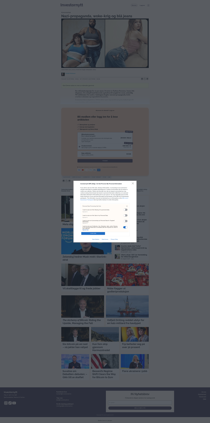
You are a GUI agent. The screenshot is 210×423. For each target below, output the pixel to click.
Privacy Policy (114, 239)
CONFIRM (93, 233)
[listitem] (105, 206)
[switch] (125, 210)
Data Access (105, 239)
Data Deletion (95, 239)
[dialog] (105, 211)
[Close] (133, 183)
